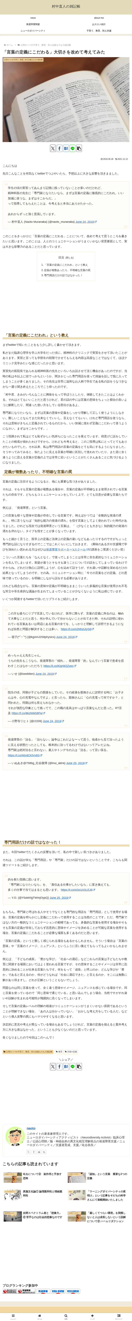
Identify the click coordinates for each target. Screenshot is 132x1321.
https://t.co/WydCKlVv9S (23, 755)
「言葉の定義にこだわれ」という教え (66, 264)
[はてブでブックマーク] (66, 148)
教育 (60, 1052)
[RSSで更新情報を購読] (44, 1152)
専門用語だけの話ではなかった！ (63, 275)
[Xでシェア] (53, 148)
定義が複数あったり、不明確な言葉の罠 (67, 270)
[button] (79, 148)
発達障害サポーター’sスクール (66, 549)
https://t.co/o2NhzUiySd (76, 629)
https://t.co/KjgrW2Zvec (58, 666)
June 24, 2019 (84, 221)
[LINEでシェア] (72, 148)
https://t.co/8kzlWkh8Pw (27, 713)
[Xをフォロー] (28, 1152)
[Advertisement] (66, 306)
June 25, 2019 (59, 897)
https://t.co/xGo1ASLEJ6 (76, 889)
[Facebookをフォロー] (34, 1152)
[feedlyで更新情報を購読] (39, 1152)
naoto (31, 1128)
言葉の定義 (72, 1052)
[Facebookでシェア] (59, 148)
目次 (61, 257)
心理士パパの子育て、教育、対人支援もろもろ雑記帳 (29, 1052)
